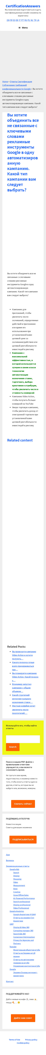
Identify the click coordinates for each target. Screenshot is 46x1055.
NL (32, 20)
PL (29, 20)
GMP (12, 924)
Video (15, 882)
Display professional (22, 905)
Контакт (10, 981)
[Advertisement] (23, 56)
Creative (16, 892)
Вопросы (10, 860)
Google (13, 969)
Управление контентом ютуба (26, 966)
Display (16, 875)
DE (17, 20)
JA (38, 20)
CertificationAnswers (23, 6)
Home (5, 81)
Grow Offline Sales (21, 895)
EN (8, 20)
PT (22, 20)
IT (20, 20)
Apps (15, 888)
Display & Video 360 (21, 927)
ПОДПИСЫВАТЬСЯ (23, 839)
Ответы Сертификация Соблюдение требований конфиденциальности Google (17, 85)
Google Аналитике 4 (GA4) (24, 914)
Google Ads (14, 869)
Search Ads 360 (19, 934)
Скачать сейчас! (23, 804)
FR (11, 20)
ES (14, 20)
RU (25, 20)
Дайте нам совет (23, 1018)
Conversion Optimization (24, 937)
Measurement (19, 885)
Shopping (17, 879)
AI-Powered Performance (24, 898)
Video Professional (21, 908)
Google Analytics (17, 911)
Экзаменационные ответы (17, 866)
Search (16, 872)
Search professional (21, 901)
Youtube (13, 946)
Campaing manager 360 (23, 930)
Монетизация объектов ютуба (26, 950)
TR (35, 20)
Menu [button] (25, 27)
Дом (8, 854)
